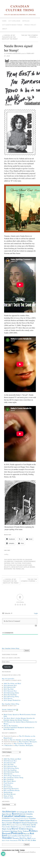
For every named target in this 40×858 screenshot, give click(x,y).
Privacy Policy (30, 25)
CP (36, 820)
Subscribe (7, 667)
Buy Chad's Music (10, 781)
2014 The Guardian (10, 695)
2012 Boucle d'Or (10, 687)
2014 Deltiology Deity (11, 693)
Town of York (8, 796)
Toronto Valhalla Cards (9, 709)
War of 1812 (26, 840)
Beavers (16, 813)
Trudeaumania (14, 840)
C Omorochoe (8, 745)
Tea (31, 836)
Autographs (23, 812)
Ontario (7, 563)
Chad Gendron (8, 783)
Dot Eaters (7, 785)
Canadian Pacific (23, 818)
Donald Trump (27, 823)
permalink (20, 569)
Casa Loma (19, 820)
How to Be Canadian (11, 726)
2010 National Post (10, 685)
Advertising (27, 565)
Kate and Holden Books (12, 790)
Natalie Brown (29, 567)
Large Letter (22, 827)
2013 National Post (10, 691)
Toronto (7, 838)
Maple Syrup (6, 829)
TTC (19, 840)
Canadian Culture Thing (20, 8)
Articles (25, 21)
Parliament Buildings (9, 831)
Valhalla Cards (9, 798)
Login (36, 613)
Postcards (26, 563)
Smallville (25, 836)
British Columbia (26, 814)
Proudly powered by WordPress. (28, 852)
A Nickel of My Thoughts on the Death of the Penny (10, 37)
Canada (7, 816)
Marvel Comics (19, 828)
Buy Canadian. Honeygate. (28, 742)
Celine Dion (29, 820)
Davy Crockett (7, 823)
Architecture (9, 811)
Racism (27, 833)
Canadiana (18, 561)
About (4, 29)
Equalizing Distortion (11, 788)
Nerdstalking (8, 792)
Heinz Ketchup (17, 567)
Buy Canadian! (9, 779)
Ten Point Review (10, 794)
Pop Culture (16, 563)
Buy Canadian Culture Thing (10, 648)
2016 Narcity (8, 698)
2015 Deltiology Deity (11, 696)
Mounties (29, 829)
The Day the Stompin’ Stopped (29, 580)
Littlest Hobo (31, 827)
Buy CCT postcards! (8, 678)
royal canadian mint (14, 836)
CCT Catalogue (14, 21)
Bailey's (7, 567)
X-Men (33, 840)
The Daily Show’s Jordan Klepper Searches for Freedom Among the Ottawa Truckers (19, 719)
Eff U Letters (8, 787)
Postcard (6, 833)
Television (8, 565)
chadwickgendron (13, 53)
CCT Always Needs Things (12, 25)
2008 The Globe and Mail (12, 683)
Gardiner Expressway (16, 824)
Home (4, 21)
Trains (7, 840)
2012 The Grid (9, 689)
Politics (33, 830)
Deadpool (17, 822)
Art (18, 812)
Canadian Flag (14, 818)
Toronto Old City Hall (21, 838)
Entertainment (29, 561)
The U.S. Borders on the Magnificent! (23, 740)
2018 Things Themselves (12, 700)
